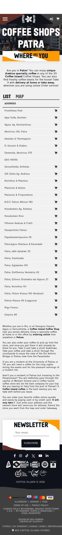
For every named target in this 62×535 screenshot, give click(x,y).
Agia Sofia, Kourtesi (15, 117)
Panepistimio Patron (15, 230)
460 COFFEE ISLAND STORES (32, 530)
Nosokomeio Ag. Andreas (18, 209)
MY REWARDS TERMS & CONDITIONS (34, 511)
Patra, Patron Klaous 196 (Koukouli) (24, 293)
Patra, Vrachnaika (14, 258)
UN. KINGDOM (20, 527)
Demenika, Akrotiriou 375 (18, 153)
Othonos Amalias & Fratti (18, 223)
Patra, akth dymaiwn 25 (17, 251)
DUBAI (42, 527)
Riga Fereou (11, 307)
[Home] (28, 18)
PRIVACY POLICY (40, 506)
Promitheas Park (13, 111)
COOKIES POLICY (11, 509)
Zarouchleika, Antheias (16, 167)
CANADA (33, 527)
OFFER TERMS (52, 509)
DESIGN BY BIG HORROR (30, 520)
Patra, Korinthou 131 (15, 286)
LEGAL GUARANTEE (31, 513)
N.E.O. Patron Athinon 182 (18, 202)
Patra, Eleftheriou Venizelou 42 (21, 272)
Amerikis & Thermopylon (17, 139)
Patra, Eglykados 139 (16, 265)
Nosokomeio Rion (14, 216)
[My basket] (57, 18)
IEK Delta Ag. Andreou (17, 174)
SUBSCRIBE (31, 443)
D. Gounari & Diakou (15, 146)
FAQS (44, 502)
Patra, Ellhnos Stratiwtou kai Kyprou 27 (26, 279)
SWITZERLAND (55, 527)
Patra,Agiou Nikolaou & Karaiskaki (23, 244)
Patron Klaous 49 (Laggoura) (20, 301)
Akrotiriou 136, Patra (15, 132)
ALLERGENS (21, 502)
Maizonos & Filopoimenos (18, 195)
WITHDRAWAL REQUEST (32, 509)
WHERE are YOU (31, 56)
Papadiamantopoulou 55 (17, 237)
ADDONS (34, 502)
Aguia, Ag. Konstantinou (17, 125)
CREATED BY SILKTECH (31, 522)
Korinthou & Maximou (16, 181)
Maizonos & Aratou (14, 188)
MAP (20, 96)
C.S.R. (10, 511)
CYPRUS (6, 527)
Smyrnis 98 (10, 315)
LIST (7, 96)
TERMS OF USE (21, 506)
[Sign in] (51, 19)
